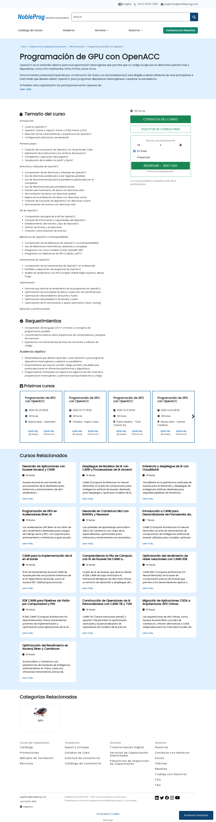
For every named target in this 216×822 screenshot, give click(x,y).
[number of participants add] (181, 145)
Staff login (108, 820)
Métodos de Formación (37, 758)
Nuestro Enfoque (77, 747)
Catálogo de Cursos (30, 30)
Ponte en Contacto (196, 815)
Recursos (26, 763)
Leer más (25, 89)
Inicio (23, 46)
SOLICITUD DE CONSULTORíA (160, 129)
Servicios (100, 30)
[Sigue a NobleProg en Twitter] (162, 797)
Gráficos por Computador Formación (48, 46)
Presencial (143, 157)
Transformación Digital (127, 747)
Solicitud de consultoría (82, 758)
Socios (159, 758)
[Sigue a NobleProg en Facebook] (167, 797)
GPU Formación (76, 46)
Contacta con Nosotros (180, 30)
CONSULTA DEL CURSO (160, 119)
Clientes (161, 763)
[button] (192, 416)
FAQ (158, 779)
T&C (158, 785)
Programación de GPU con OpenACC (105, 46)
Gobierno (68, 30)
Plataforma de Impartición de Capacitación (129, 762)
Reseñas (161, 769)
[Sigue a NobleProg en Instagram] (172, 797)
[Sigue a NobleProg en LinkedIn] (157, 797)
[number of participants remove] (139, 145)
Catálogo (26, 747)
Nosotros (135, 30)
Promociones (29, 753)
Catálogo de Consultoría (83, 763)
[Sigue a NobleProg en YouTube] (177, 797)
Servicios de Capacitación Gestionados (129, 754)
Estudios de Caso (77, 753)
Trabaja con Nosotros (171, 774)
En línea (142, 151)
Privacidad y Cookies (108, 814)
